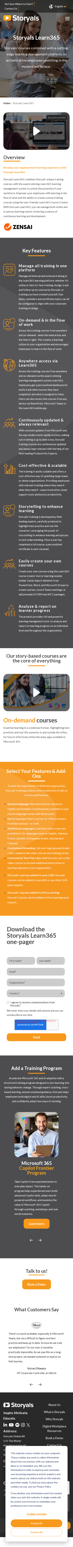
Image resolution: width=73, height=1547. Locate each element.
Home (6, 103)
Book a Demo (37, 1284)
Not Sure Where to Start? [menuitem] (19, 3)
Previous (39, 1240)
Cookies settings (37, 1514)
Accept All (36, 1523)
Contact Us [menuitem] (11, 8)
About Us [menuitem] (54, 1405)
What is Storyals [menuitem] (54, 1412)
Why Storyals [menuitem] (54, 1419)
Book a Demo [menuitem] (54, 1438)
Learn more (36, 1224)
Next (31, 1240)
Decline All (37, 1532)
